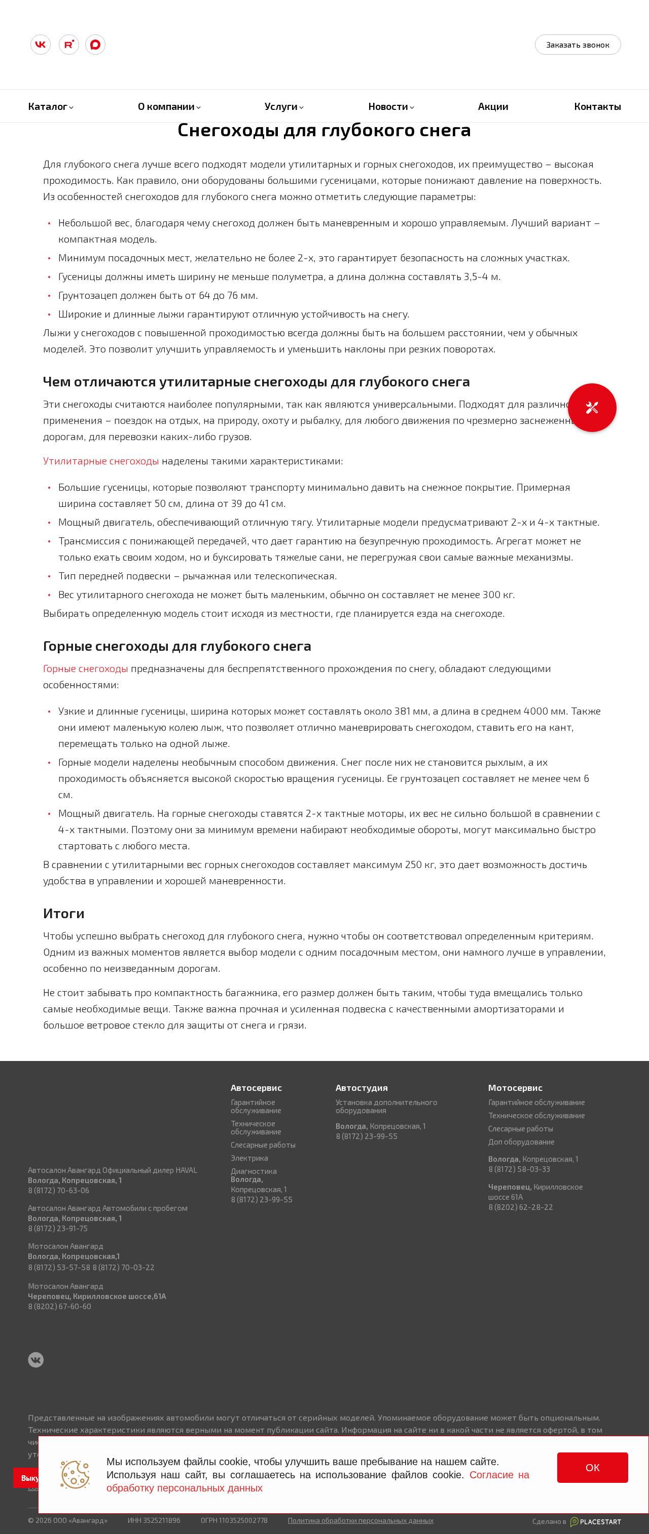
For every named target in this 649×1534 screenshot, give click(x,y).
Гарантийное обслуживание (256, 1106)
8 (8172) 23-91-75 (58, 1228)
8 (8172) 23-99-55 (262, 1199)
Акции (493, 106)
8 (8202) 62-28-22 (520, 1206)
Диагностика (254, 1171)
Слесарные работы (263, 1144)
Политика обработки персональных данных (361, 1520)
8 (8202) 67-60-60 (59, 1306)
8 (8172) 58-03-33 (519, 1168)
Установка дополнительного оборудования (387, 1106)
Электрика (249, 1158)
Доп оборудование (521, 1141)
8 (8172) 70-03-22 (123, 1267)
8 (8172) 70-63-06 (58, 1190)
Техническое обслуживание (256, 1127)
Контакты (597, 106)
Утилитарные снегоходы (101, 460)
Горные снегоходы (85, 668)
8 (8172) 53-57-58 (59, 1267)
